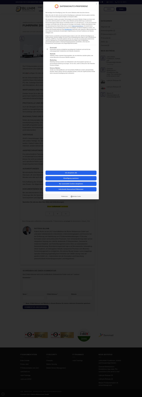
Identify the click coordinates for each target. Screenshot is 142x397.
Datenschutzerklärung (77, 26)
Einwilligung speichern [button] (71, 178)
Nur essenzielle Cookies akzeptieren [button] (71, 183)
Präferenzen (64, 196)
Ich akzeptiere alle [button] (71, 173)
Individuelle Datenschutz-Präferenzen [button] (71, 189)
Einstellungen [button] (68, 29)
